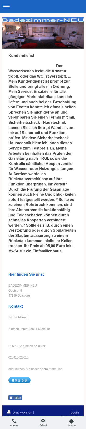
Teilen (16, 397)
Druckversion (22, 412)
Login (74, 412)
